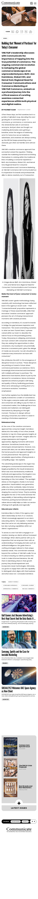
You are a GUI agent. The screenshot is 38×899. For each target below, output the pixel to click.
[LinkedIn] (12, 31)
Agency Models (13, 582)
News (5, 38)
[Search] (31, 3)
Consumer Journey (27, 585)
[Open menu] (35, 3)
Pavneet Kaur (10, 110)
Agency (25, 821)
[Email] (30, 31)
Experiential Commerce (10, 589)
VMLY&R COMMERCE (28, 589)
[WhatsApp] (17, 31)
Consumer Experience (10, 585)
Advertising (16, 821)
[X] (26, 31)
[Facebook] (21, 31)
